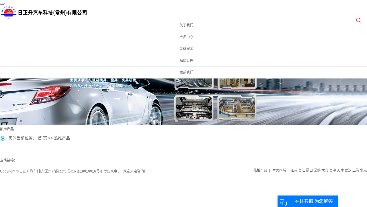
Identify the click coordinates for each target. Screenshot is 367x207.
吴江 (301, 170)
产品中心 (186, 37)
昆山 (309, 170)
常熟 (317, 170)
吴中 (332, 170)
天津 (340, 170)
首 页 (42, 138)
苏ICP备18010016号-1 (85, 171)
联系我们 (186, 72)
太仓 (324, 170)
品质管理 (186, 61)
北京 (363, 170)
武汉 (348, 170)
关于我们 (186, 25)
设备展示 (186, 49)
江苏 (293, 170)
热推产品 (260, 170)
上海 (355, 170)
